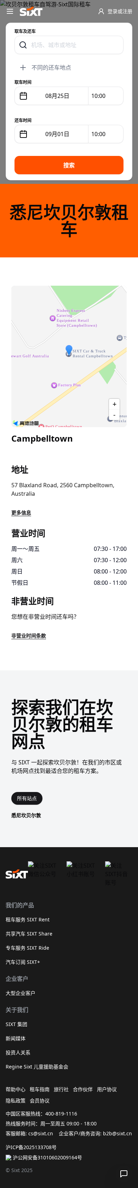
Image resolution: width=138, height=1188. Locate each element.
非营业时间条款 (28, 635)
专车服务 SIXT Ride (27, 947)
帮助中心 (15, 1089)
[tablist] (26, 798)
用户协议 (107, 1089)
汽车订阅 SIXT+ (23, 962)
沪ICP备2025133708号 (31, 1147)
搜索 (69, 165)
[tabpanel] (69, 815)
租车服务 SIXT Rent (28, 919)
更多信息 (21, 512)
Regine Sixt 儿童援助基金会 (37, 1066)
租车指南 (40, 1089)
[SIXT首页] (31, 11)
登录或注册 (120, 11)
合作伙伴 (83, 1089)
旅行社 (61, 1089)
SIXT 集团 (16, 1024)
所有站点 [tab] (27, 798)
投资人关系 (18, 1052)
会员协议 (40, 1100)
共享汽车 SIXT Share (29, 933)
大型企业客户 (20, 993)
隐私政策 (15, 1100)
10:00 (98, 96)
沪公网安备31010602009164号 (47, 1157)
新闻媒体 (15, 1038)
